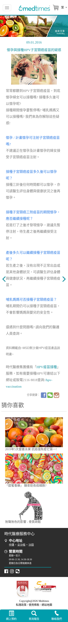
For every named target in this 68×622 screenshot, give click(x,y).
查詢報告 (34, 618)
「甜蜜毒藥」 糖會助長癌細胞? (25, 485)
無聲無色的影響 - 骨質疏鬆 (23, 521)
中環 (11, 544)
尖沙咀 (21, 544)
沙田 (31, 544)
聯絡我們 (56, 618)
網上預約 (11, 618)
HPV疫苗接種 (46, 367)
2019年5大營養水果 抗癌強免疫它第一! (31, 449)
